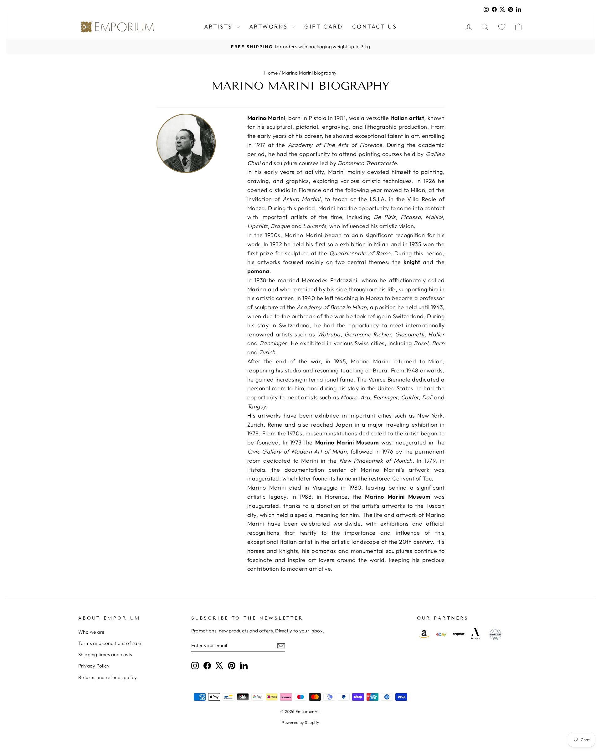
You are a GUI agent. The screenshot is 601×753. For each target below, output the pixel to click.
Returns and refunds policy (107, 677)
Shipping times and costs (105, 654)
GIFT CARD (323, 26)
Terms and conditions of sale (109, 643)
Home (271, 73)
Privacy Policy (94, 666)
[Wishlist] (502, 27)
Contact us (374, 26)
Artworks (269, 26)
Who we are (91, 632)
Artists (219, 26)
